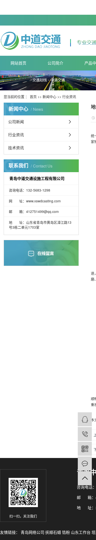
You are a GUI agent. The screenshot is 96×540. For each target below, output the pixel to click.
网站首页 (18, 63)
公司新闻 (16, 122)
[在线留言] (85, 464)
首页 (33, 96)
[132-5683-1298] (85, 434)
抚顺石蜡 (53, 532)
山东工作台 (81, 532)
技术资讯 (16, 148)
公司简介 (55, 63)
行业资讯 (69, 96)
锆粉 (66, 532)
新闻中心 (49, 96)
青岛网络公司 (33, 532)
